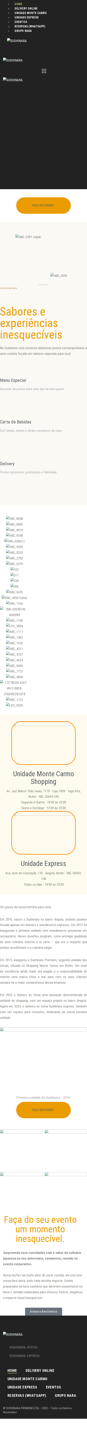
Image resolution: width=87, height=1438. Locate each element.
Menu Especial (13, 380)
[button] (4, 612)
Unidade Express (43, 864)
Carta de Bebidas (15, 422)
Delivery (7, 463)
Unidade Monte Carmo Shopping (43, 778)
